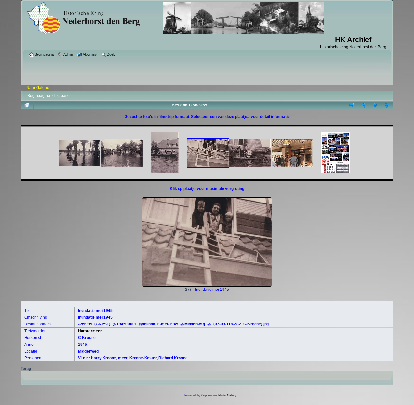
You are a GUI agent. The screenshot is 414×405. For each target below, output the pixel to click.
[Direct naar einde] (387, 105)
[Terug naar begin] (351, 105)
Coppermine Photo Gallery (218, 395)
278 (188, 289)
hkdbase (62, 95)
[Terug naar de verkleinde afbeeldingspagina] (27, 105)
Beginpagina (38, 95)
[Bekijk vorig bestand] (363, 105)
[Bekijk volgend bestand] (375, 105)
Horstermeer (90, 331)
